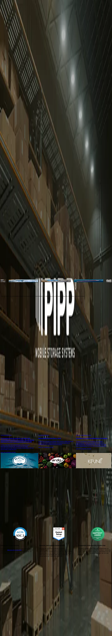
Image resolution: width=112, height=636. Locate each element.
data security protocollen (14, 550)
